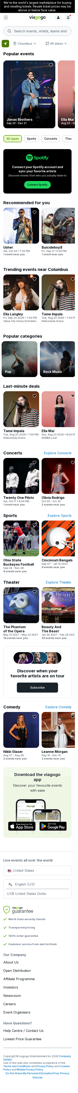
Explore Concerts (58, 453)
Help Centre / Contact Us (23, 1031)
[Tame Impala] (59, 298)
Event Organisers (16, 1012)
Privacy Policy (45, 1066)
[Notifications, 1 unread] (68, 17)
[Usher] (21, 232)
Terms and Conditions (17, 1066)
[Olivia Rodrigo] (59, 482)
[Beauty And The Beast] (59, 613)
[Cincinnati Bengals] (59, 545)
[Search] (37, 30)
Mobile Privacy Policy (30, 1069)
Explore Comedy (58, 707)
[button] (14, 17)
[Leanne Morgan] (59, 736)
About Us (11, 962)
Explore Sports (60, 515)
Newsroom (12, 996)
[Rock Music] (58, 359)
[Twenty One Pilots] (21, 482)
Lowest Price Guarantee (22, 1039)
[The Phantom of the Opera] (21, 613)
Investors (10, 987)
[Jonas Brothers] (29, 94)
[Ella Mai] (59, 415)
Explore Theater (59, 582)
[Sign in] (58, 17)
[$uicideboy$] (59, 232)
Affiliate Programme (19, 979)
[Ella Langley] (21, 298)
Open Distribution (17, 970)
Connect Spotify (37, 184)
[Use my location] (5, 43)
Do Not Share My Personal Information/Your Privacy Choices (37, 1075)
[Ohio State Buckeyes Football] (21, 547)
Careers (9, 1004)
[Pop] (19, 359)
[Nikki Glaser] (21, 736)
